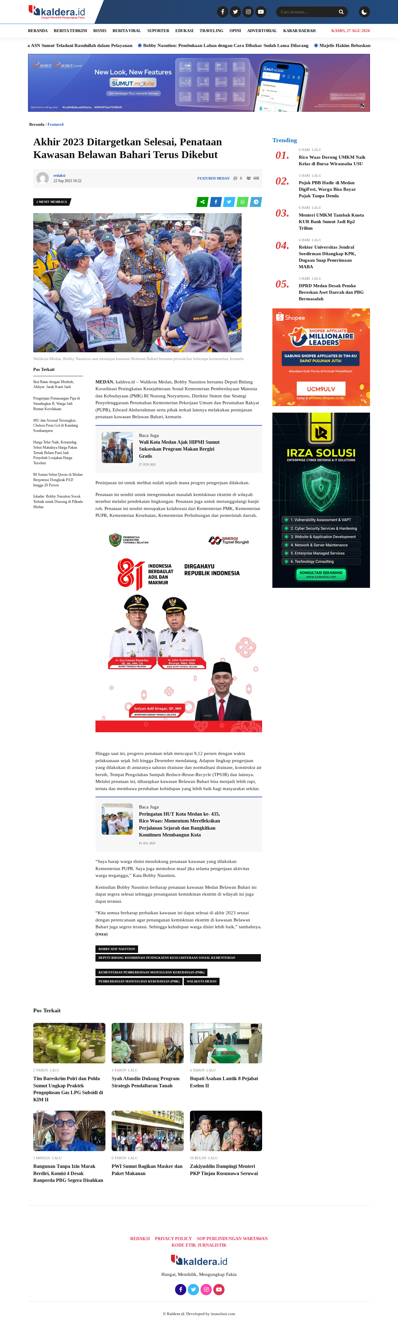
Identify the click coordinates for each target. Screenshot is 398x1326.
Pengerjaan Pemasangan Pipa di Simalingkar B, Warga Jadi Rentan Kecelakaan (56, 403)
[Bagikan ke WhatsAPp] (243, 202)
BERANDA (38, 30)
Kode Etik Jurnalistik (199, 1245)
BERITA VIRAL (127, 30)
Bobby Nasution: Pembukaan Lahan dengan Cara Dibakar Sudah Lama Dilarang (181, 45)
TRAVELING (211, 30)
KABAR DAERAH (299, 30)
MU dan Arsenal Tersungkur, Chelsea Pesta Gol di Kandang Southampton (55, 425)
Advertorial (262, 30)
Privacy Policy (173, 1238)
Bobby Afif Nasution (117, 949)
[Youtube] (260, 12)
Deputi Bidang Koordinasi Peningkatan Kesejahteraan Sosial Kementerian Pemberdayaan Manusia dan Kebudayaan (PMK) (167, 959)
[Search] (341, 12)
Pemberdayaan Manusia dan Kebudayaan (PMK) (139, 981)
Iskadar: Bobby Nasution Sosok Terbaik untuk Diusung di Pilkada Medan (58, 501)
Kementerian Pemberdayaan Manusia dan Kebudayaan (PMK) (151, 972)
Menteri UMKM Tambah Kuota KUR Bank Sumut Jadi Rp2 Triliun (331, 222)
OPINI (235, 30)
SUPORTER (158, 30)
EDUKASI (184, 30)
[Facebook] (221, 12)
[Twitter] (234, 12)
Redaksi (140, 1238)
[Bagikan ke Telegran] (256, 202)
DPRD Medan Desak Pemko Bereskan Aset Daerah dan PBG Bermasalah (331, 292)
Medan (223, 178)
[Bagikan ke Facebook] (216, 202)
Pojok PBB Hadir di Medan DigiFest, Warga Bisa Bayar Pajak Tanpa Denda (327, 189)
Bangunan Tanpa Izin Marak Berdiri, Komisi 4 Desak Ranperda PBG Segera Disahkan (68, 1173)
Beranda (36, 124)
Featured (55, 124)
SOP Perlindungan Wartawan (232, 1238)
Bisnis (99, 30)
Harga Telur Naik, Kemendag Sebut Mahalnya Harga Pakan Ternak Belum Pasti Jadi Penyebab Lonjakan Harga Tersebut (55, 452)
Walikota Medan (201, 981)
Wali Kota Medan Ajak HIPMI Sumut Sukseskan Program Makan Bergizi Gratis (179, 449)
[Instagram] (247, 12)
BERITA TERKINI (70, 30)
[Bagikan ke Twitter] (229, 202)
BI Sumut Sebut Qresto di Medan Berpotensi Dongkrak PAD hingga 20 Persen (58, 479)
